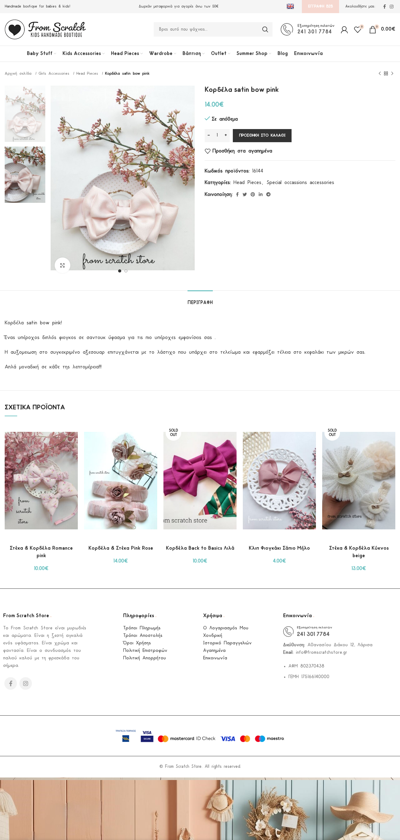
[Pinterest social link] (253, 194)
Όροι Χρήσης (137, 643)
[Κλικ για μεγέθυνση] (62, 265)
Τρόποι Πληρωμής (142, 628)
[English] (291, 6)
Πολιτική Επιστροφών (145, 650)
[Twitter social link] (245, 194)
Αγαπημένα (214, 650)
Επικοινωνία (215, 658)
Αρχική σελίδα (19, 74)
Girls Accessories (55, 74)
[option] (25, 114)
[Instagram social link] (391, 6)
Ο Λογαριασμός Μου (225, 628)
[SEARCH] (265, 29)
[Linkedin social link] (260, 194)
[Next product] (392, 74)
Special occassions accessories (300, 182)
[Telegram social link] (268, 194)
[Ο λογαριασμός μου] (344, 29)
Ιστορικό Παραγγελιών (227, 643)
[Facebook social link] (384, 6)
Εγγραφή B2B (320, 6)
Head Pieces (88, 74)
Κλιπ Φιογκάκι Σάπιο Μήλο (279, 548)
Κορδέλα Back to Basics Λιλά (200, 548)
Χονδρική (212, 635)
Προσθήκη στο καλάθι (262, 135)
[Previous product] (380, 74)
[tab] (200, 299)
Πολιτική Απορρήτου (144, 658)
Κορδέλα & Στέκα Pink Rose (120, 548)
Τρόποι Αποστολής (142, 635)
